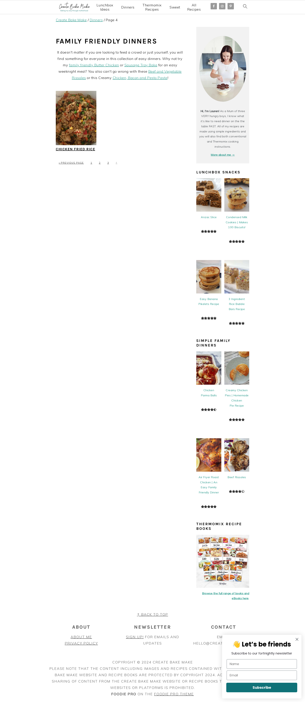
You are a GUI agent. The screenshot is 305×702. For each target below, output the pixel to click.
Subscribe (262, 687)
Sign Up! (135, 637)
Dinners (127, 7)
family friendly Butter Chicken (94, 65)
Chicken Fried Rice (75, 149)
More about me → (223, 154)
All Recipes (194, 7)
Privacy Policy (81, 643)
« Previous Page (71, 162)
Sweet (175, 7)
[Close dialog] (297, 639)
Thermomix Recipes (152, 7)
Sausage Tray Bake (140, 65)
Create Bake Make (71, 20)
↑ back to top (152, 614)
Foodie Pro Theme (174, 694)
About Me (81, 637)
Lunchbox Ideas (105, 7)
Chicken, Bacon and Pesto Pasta (140, 77)
